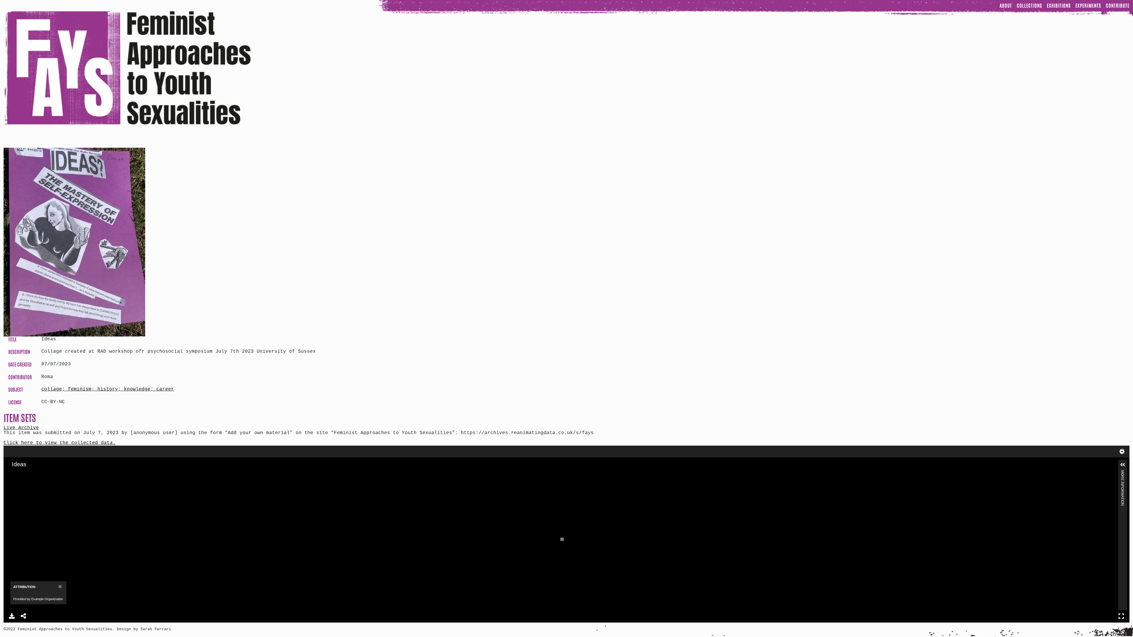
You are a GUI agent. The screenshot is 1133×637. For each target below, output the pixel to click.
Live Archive (21, 428)
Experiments (1088, 5)
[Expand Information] (1123, 465)
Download (12, 616)
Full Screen (1121, 616)
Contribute (1117, 5)
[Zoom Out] (23, 473)
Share (24, 616)
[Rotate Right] (33, 473)
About (1006, 5)
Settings (1122, 451)
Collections (1029, 5)
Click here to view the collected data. (60, 443)
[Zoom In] (13, 473)
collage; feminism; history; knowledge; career (107, 389)
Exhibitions (1059, 5)
